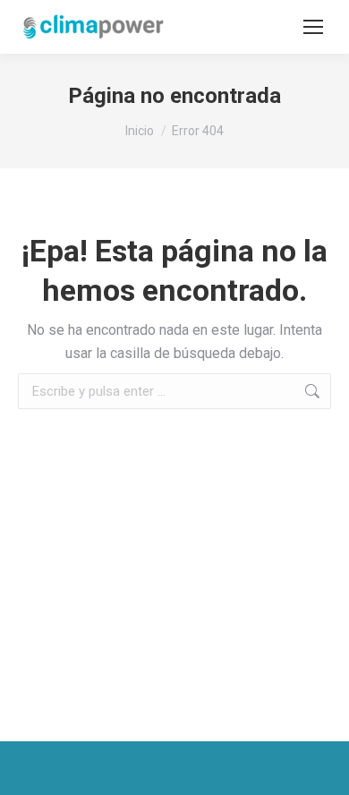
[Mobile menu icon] (313, 27)
